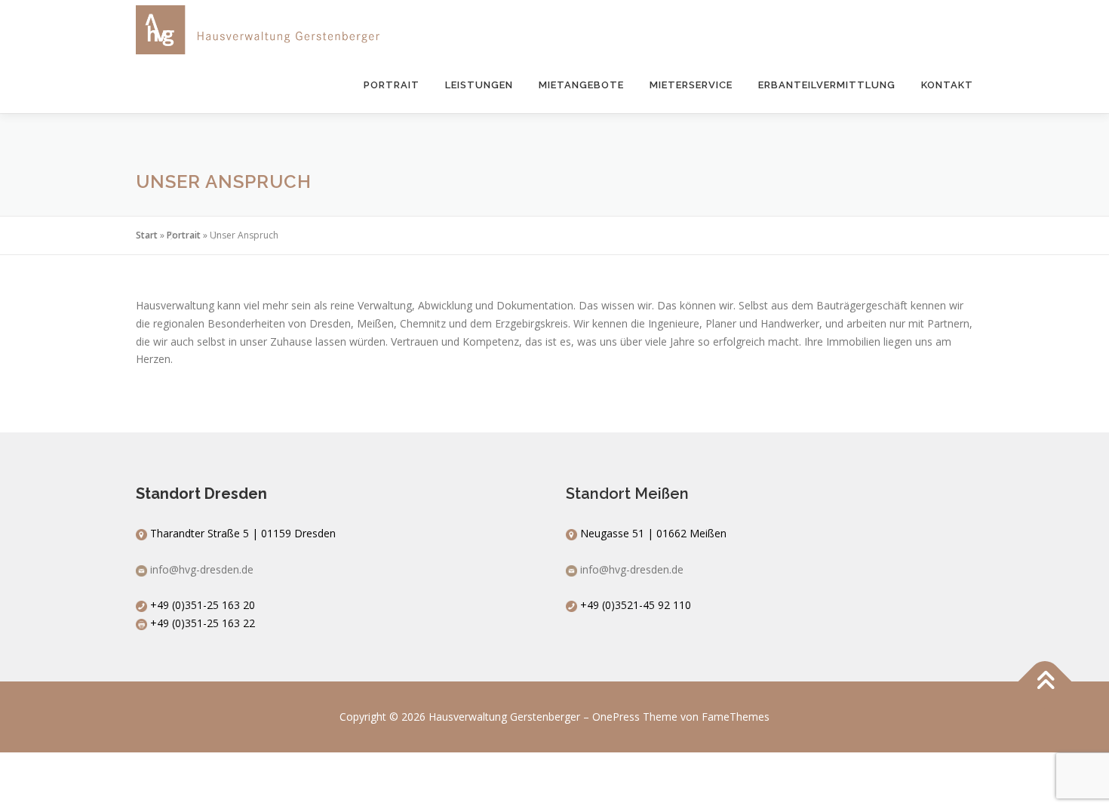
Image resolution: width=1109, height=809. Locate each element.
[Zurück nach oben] (1045, 682)
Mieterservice (691, 85)
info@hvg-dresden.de (201, 569)
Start (147, 235)
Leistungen (479, 85)
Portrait (391, 85)
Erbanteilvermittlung (826, 85)
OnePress (616, 716)
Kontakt (947, 85)
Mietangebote (581, 85)
